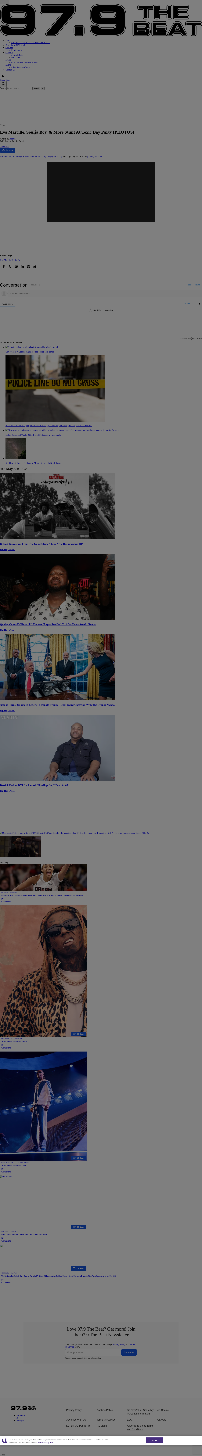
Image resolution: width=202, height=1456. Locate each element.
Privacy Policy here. (46, 1442)
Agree (154, 1440)
